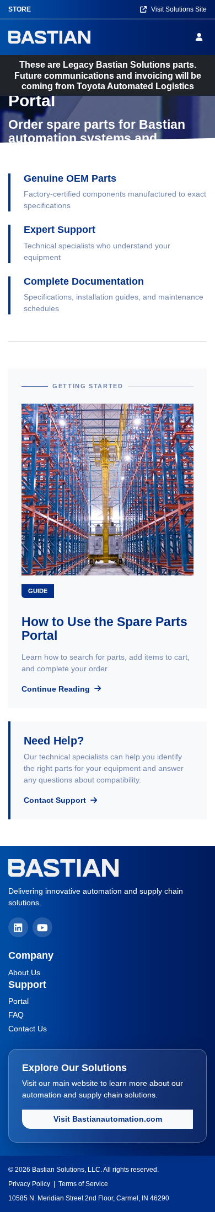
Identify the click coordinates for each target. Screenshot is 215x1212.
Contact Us (27, 1028)
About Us (24, 972)
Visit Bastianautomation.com (107, 1119)
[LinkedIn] (18, 927)
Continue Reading (57, 688)
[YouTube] (42, 927)
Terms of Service (83, 1184)
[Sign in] (201, 36)
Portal (18, 1001)
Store (19, 9)
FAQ (16, 1014)
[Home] (49, 37)
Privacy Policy (29, 1184)
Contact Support (56, 800)
